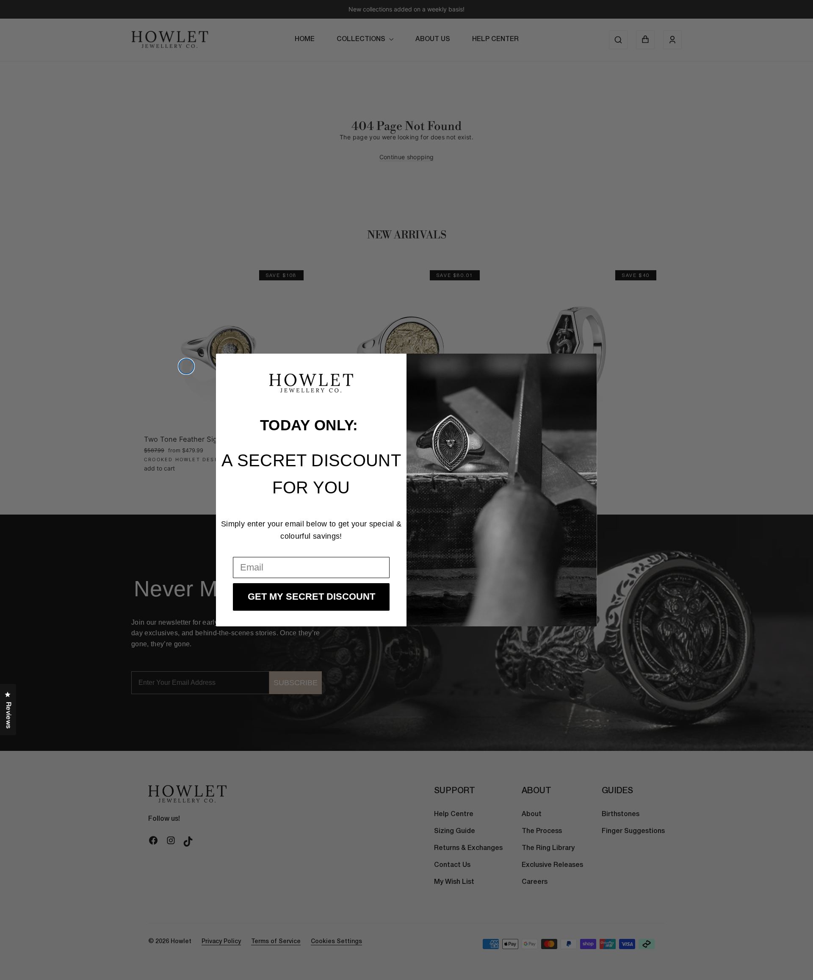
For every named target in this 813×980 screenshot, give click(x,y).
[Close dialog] (186, 366)
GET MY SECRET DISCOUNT (311, 596)
